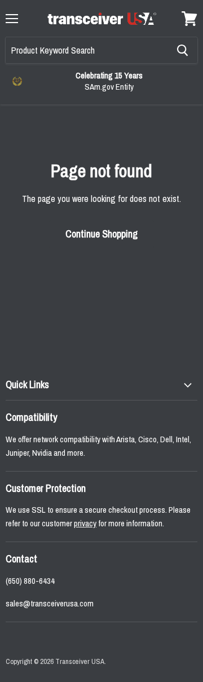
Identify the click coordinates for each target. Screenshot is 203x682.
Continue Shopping (101, 234)
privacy (85, 523)
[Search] (182, 50)
